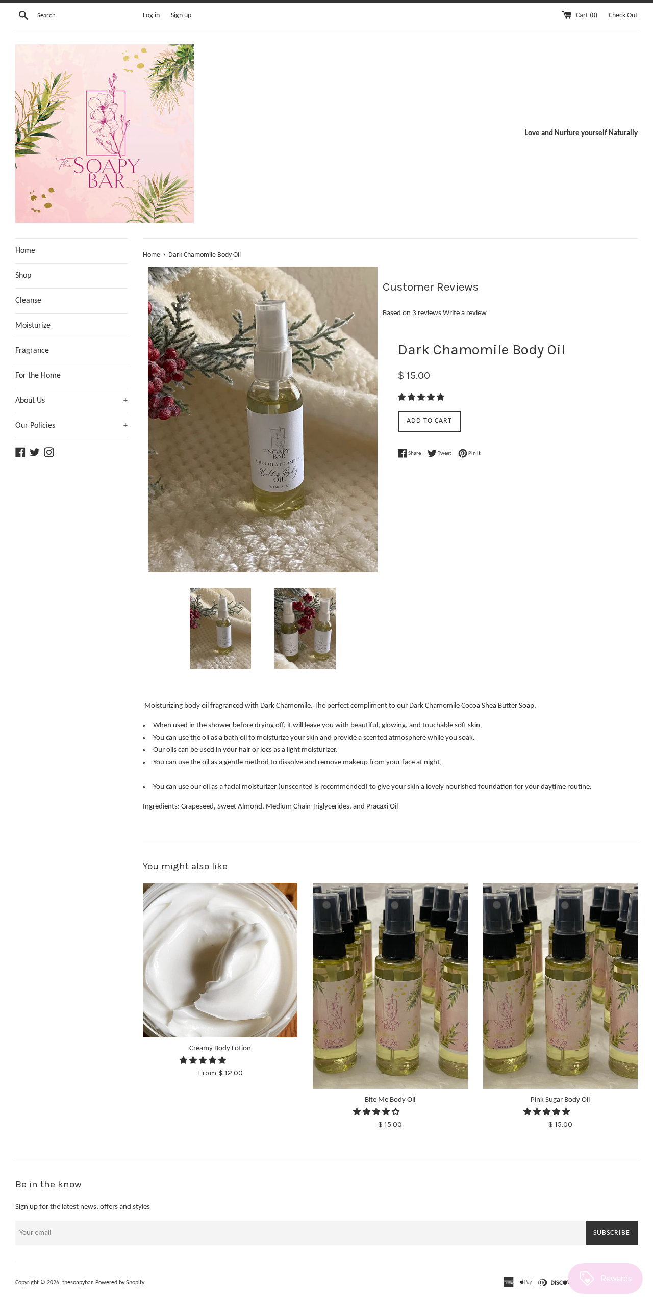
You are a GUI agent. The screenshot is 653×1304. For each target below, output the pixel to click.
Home (25, 251)
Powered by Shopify (119, 1283)
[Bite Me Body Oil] (390, 986)
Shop (23, 276)
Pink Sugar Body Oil (560, 1100)
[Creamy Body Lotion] (220, 960)
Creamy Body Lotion (220, 1048)
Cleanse (28, 301)
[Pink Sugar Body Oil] (560, 986)
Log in (151, 15)
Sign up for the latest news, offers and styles (82, 1207)
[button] (422, 398)
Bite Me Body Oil (390, 1100)
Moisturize (33, 326)
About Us (71, 401)
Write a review (465, 313)
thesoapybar (77, 1283)
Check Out (623, 15)
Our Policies (71, 426)
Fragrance (32, 351)
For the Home (38, 376)
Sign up (181, 15)
